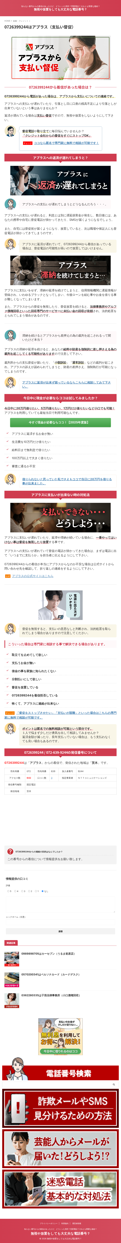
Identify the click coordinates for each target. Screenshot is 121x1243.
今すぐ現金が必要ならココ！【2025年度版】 (59, 422)
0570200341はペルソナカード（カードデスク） (51, 974)
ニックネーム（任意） (16, 917)
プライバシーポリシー (49, 1223)
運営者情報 (76, 1223)
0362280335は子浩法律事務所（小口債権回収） (51, 995)
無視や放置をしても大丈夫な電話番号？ (60, 9)
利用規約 (64, 1223)
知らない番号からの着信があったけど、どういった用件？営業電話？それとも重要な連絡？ (60, 1229)
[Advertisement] (60, 818)
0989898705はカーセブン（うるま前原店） (48, 953)
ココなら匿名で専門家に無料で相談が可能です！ (66, 143)
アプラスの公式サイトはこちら (32, 576)
